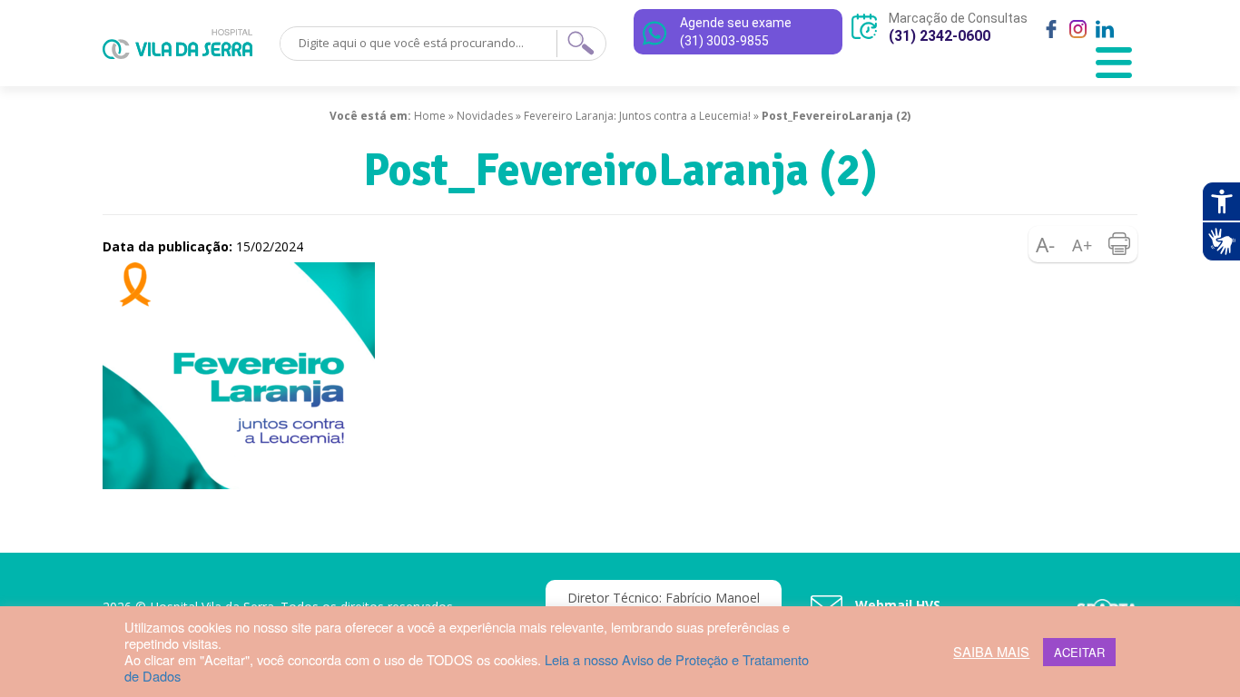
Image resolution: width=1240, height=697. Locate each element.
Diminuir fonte (1046, 244)
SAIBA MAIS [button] (991, 651)
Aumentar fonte (1083, 244)
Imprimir (1119, 244)
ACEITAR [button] (1079, 652)
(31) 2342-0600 (939, 35)
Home (430, 115)
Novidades (485, 115)
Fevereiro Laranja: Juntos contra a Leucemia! (637, 115)
